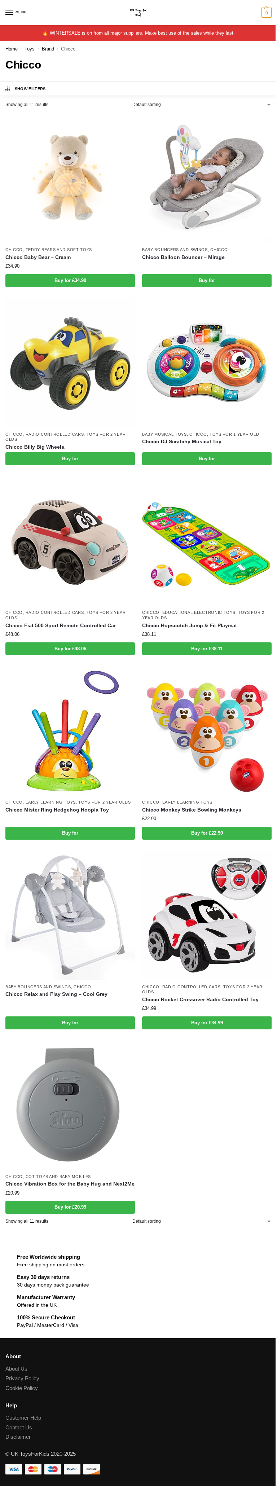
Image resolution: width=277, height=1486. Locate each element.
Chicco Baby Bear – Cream (38, 257)
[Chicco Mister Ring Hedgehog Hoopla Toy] (70, 730)
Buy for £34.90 (70, 280)
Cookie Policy (21, 1388)
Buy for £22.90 (207, 833)
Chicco (14, 249)
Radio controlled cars (55, 434)
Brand (48, 49)
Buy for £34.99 (207, 1022)
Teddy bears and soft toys (59, 249)
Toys (30, 49)
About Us (16, 1369)
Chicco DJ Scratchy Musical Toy (181, 441)
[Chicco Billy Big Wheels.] (70, 362)
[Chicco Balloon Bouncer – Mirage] (207, 178)
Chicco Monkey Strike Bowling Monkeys (191, 810)
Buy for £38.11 (207, 648)
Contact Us (18, 1427)
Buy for (207, 280)
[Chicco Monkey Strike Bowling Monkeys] (207, 730)
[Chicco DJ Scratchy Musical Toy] (207, 362)
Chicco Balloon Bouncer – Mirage (183, 257)
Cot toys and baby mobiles (58, 1176)
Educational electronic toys (199, 612)
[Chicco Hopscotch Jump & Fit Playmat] (207, 541)
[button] (266, 13)
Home (11, 49)
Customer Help (23, 1418)
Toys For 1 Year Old (234, 434)
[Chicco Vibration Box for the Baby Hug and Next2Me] (70, 1105)
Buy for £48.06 (70, 648)
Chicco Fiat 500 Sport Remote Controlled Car (60, 625)
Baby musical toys (164, 434)
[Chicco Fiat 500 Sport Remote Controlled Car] (70, 541)
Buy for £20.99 (70, 1207)
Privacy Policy (22, 1378)
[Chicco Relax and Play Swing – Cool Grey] (70, 915)
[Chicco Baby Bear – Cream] (70, 178)
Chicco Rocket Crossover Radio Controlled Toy (200, 999)
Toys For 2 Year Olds (104, 802)
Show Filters (30, 89)
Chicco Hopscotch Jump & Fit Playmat (189, 625)
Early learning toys (51, 802)
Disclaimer (18, 1437)
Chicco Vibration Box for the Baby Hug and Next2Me (70, 1184)
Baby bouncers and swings (175, 249)
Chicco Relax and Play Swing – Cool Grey (56, 994)
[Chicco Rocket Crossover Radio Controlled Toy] (207, 915)
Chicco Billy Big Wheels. (35, 447)
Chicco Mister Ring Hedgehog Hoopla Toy (57, 810)
